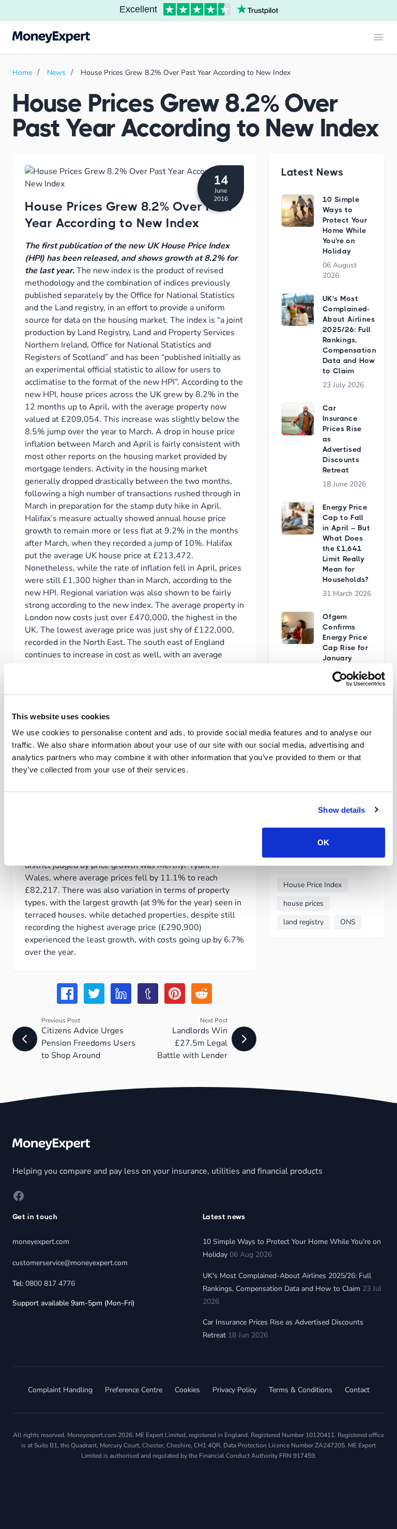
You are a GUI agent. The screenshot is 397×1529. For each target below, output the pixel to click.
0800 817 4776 (50, 1283)
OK (323, 842)
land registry (303, 922)
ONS (348, 922)
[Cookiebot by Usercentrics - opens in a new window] (340, 678)
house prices (303, 903)
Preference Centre (133, 1390)
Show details (341, 809)
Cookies (187, 1390)
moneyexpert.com (40, 1242)
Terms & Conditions (300, 1390)
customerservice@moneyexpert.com (70, 1263)
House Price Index (312, 885)
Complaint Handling (60, 1390)
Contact (357, 1390)
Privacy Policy (234, 1390)
